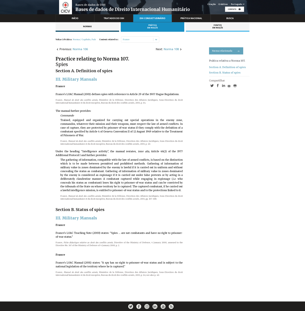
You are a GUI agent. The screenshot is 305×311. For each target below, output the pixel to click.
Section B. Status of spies (225, 72)
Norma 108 (171, 49)
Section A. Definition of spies (227, 67)
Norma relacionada (222, 51)
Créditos (223, 4)
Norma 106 (80, 49)
